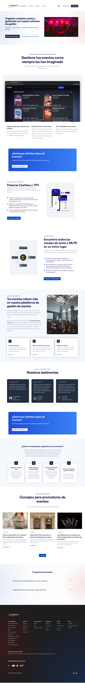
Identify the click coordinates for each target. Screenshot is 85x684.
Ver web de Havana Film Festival (30, 36)
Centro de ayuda (60, 625)
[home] (13, 6)
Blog (35, 625)
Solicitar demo (66, 6)
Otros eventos (25, 632)
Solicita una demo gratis (12, 36)
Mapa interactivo (11, 642)
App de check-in (11, 634)
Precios (43, 6)
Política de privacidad (72, 625)
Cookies (69, 627)
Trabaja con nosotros (38, 627)
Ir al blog (43, 555)
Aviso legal (70, 623)
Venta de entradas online (13, 623)
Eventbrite (48, 623)
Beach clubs (25, 627)
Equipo (35, 623)
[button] (23, 6)
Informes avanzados (12, 632)
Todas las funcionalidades (13, 644)
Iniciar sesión (75, 6)
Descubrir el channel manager (52, 278)
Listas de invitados (11, 625)
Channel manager (11, 640)
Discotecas (25, 623)
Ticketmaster (48, 625)
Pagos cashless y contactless (13, 636)
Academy (59, 623)
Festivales (25, 625)
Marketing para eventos (12, 638)
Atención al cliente (11, 627)
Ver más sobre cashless (14, 218)
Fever (47, 627)
